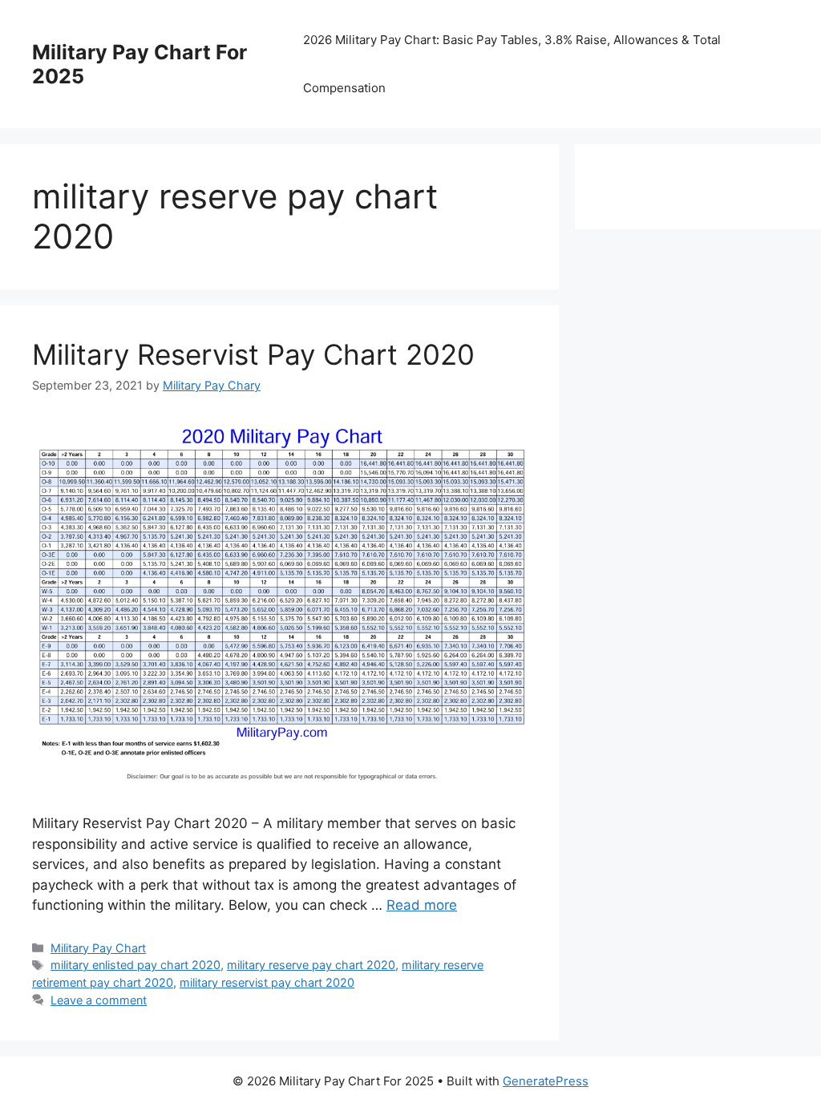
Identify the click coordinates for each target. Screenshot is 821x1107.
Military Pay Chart (98, 948)
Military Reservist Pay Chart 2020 (253, 354)
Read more (421, 905)
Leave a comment (99, 1000)
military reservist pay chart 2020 (267, 982)
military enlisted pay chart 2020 (135, 965)
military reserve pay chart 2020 (311, 965)
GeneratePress (545, 1081)
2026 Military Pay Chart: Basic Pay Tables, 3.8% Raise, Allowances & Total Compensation (512, 63)
